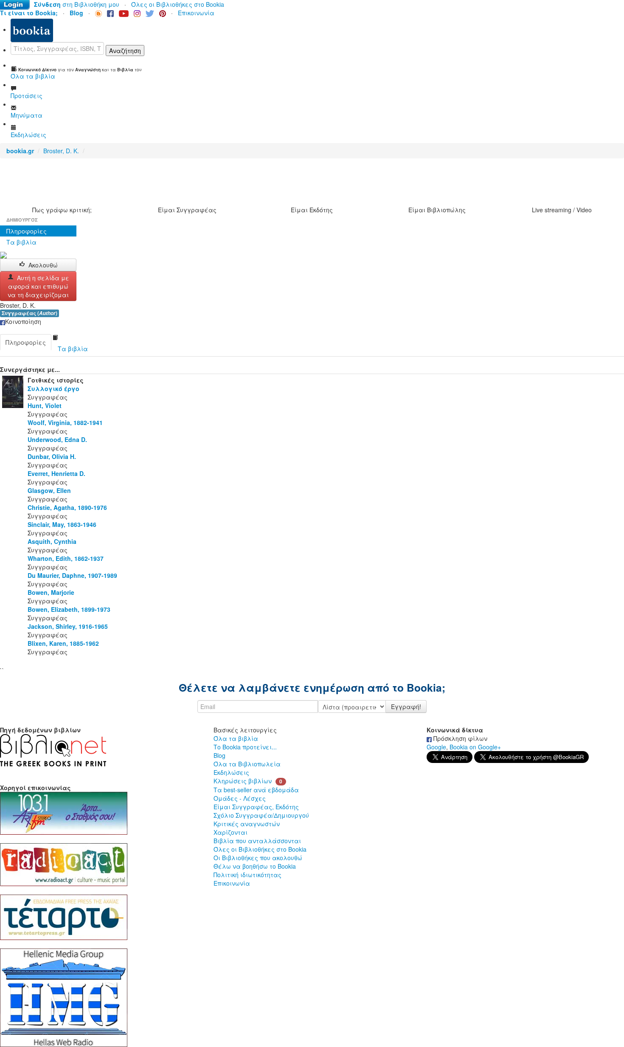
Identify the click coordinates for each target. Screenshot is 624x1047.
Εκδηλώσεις (231, 772)
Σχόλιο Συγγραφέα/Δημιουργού (261, 815)
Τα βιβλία (21, 242)
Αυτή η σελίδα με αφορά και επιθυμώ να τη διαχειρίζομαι (38, 286)
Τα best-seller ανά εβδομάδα (256, 789)
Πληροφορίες (26, 231)
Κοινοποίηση (23, 321)
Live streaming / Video (562, 209)
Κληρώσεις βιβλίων (243, 781)
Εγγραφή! (406, 706)
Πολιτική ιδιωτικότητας (247, 874)
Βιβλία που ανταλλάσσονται (257, 840)
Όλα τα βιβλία (236, 738)
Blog (219, 755)
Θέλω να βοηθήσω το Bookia (255, 866)
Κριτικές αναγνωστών (247, 823)
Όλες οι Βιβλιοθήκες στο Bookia (177, 4)
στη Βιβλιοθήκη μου (76, 4)
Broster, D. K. (61, 150)
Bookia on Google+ (475, 747)
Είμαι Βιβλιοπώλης (437, 209)
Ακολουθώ (43, 265)
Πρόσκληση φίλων (459, 738)
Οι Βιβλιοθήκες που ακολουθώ (258, 857)
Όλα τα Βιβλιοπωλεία (247, 764)
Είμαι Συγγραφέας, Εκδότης (256, 806)
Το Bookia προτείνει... (245, 747)
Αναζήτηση (125, 50)
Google (436, 747)
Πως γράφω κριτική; (62, 209)
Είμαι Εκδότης (312, 209)
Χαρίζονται (230, 832)
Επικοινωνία (196, 12)
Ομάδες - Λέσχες (240, 798)
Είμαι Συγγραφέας (187, 209)
